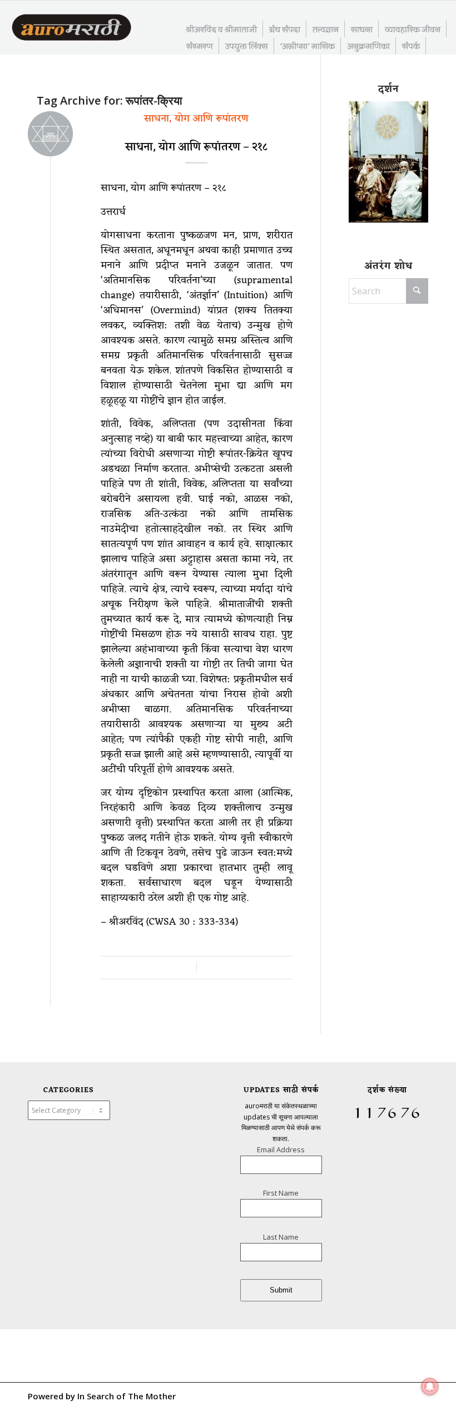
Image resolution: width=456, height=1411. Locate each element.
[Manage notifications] (430, 1386)
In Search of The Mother (126, 1396)
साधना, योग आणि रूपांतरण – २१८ (196, 147)
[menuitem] (221, 29)
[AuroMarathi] (71, 28)
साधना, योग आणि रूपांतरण (196, 118)
